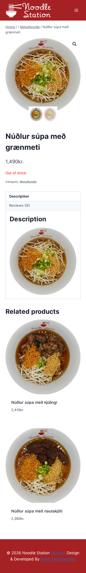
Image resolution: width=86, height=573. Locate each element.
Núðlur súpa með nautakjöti (36, 511)
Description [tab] (19, 196)
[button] (74, 44)
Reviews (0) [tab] (19, 205)
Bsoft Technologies (58, 559)
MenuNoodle (28, 181)
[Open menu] (76, 10)
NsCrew (58, 553)
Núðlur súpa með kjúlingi (34, 402)
